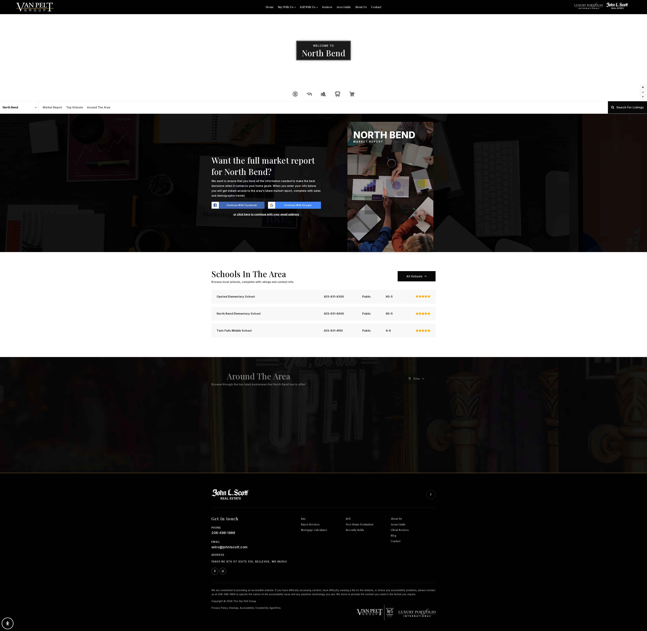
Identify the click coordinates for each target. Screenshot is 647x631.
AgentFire (275, 608)
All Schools (414, 276)
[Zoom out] (642, 92)
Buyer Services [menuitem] (310, 524)
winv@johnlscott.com (229, 547)
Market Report (52, 107)
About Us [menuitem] (361, 7)
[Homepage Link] (34, 6)
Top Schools (74, 107)
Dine (416, 378)
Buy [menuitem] (303, 518)
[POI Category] (295, 94)
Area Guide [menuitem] (343, 7)
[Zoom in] (642, 87)
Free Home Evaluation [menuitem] (359, 524)
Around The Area (98, 107)
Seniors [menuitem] (327, 7)
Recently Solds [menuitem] (355, 530)
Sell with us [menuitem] (308, 7)
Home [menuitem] (270, 7)
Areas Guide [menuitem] (398, 524)
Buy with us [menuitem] (286, 7)
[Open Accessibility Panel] (7, 623)
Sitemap (233, 608)
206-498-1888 (223, 533)
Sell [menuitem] (348, 518)
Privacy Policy (219, 608)
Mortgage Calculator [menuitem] (314, 530)
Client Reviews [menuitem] (400, 530)
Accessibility (247, 608)
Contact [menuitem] (376, 7)
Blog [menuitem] (393, 535)
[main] (323, 236)
